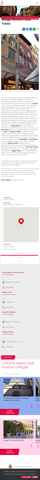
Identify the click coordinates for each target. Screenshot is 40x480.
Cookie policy (26, 477)
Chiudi (35, 477)
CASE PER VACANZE (9, 294)
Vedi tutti (8, 357)
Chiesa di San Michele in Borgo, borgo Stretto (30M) (16, 399)
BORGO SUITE (7, 292)
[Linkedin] (30, 29)
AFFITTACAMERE (8, 274)
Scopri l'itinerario (9, 412)
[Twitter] (27, 29)
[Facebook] (23, 29)
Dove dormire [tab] (19, 253)
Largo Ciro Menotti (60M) (13, 440)
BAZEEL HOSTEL (7, 332)
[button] (38, 29)
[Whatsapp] (34, 29)
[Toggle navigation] (37, 2)
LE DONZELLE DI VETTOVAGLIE (13, 272)
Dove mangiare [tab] (19, 257)
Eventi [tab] (19, 261)
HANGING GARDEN (8, 312)
